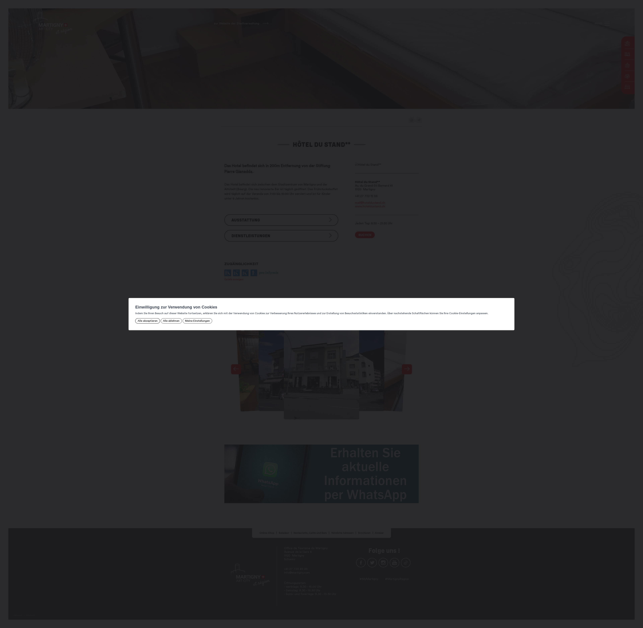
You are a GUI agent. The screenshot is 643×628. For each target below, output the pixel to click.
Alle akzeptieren (148, 321)
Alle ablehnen (171, 321)
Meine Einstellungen (197, 321)
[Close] (511, 294)
